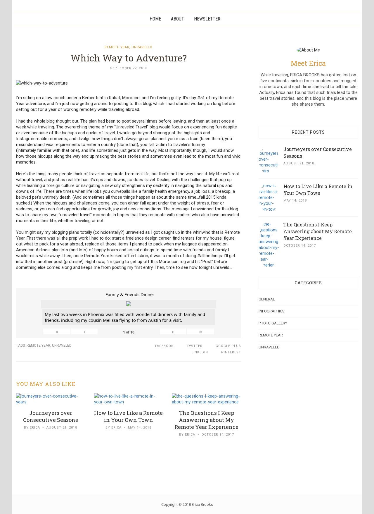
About (177, 19)
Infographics (272, 311)
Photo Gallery (273, 323)
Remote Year (117, 47)
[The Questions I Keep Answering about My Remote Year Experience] (206, 398)
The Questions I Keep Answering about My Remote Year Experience (206, 419)
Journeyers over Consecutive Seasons (50, 416)
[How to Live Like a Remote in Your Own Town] (128, 398)
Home (155, 19)
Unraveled (142, 47)
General (267, 299)
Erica (35, 427)
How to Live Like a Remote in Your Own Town (128, 416)
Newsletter (207, 19)
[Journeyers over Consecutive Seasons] (50, 398)
